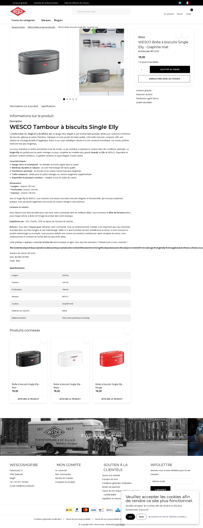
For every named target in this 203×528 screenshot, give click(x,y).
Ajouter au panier (170, 69)
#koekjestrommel (129, 247)
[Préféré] (43, 340)
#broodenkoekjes (19, 247)
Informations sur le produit (24, 106)
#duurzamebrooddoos (41, 247)
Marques (46, 20)
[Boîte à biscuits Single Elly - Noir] (28, 358)
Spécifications (48, 106)
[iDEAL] (68, 510)
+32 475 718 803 (20, 482)
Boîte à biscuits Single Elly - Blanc (68, 386)
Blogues (58, 20)
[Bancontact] (101, 510)
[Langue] (188, 3)
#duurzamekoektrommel (66, 247)
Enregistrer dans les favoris (164, 78)
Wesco (141, 36)
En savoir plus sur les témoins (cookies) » (168, 517)
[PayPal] (77, 510)
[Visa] (93, 510)
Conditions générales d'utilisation (48, 519)
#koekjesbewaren (110, 247)
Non (141, 516)
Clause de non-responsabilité (78, 519)
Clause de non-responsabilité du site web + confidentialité (119, 519)
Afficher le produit (28, 399)
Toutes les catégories (23, 20)
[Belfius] (109, 510)
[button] (178, 35)
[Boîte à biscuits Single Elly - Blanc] (70, 358)
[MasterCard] (85, 510)
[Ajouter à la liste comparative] (185, 35)
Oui (130, 516)
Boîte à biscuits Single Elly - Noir (26, 386)
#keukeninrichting (90, 247)
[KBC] (117, 510)
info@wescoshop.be (25, 485)
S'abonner (160, 489)
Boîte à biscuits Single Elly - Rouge (109, 386)
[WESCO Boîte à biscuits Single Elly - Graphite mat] (39, 62)
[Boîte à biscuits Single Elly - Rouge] (112, 358)
